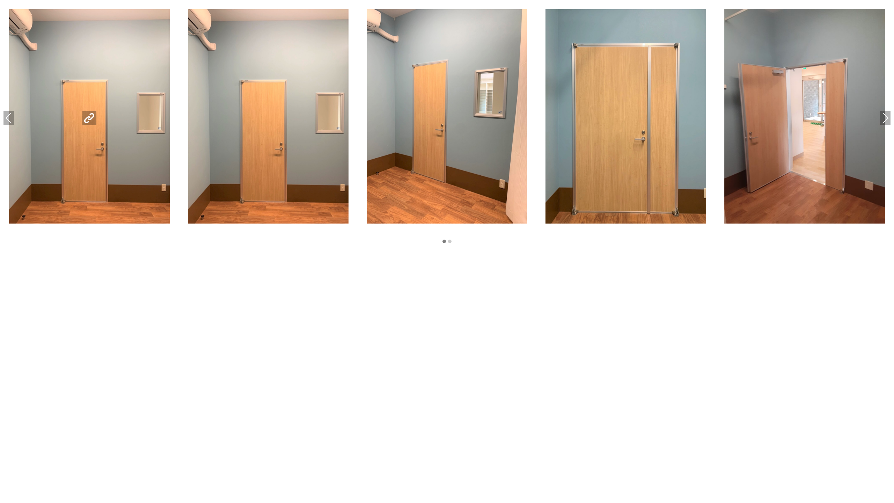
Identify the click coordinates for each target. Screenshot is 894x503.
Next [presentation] (885, 118)
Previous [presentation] (8, 118)
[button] (444, 242)
